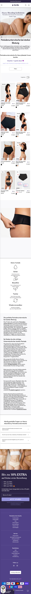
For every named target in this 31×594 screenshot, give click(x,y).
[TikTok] (17, 565)
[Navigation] (1, 5)
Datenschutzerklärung (16, 504)
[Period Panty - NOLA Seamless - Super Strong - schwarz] (23, 121)
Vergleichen (23, 77)
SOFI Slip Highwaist (6, 161)
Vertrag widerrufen (15, 572)
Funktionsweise (21, 409)
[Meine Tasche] (28, 5)
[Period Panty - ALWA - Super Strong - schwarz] (8, 121)
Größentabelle (12, 364)
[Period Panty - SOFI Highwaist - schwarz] (8, 150)
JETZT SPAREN (15, 499)
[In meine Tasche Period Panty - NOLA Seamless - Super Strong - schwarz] (23, 130)
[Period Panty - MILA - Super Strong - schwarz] (8, 179)
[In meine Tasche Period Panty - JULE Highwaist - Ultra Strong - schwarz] (23, 100)
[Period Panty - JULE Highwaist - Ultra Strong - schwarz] (23, 92)
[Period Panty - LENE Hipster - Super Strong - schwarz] (8, 92)
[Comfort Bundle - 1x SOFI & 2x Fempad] (23, 179)
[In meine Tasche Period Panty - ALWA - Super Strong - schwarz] (8, 130)
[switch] (3, 592)
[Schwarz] (1, 107)
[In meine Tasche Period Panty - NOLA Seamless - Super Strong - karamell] (23, 159)
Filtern (15, 68)
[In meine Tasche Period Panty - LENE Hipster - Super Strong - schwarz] (8, 100)
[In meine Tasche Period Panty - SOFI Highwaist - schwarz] (8, 159)
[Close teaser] (13, 590)
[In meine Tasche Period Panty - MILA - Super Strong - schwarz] (8, 188)
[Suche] (25, 5)
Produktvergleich (14, 390)
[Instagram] (13, 565)
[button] (28, 190)
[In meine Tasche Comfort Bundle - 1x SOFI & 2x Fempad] (23, 188)
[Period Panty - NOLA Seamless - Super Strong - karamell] (23, 150)
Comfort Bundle (20, 190)
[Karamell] (17, 136)
